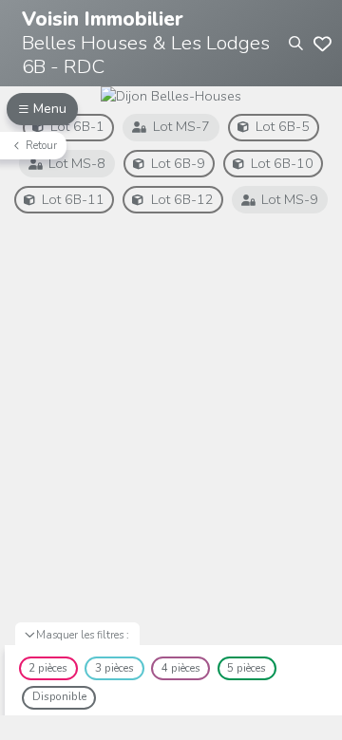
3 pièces (114, 667)
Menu (49, 109)
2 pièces (47, 667)
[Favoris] (322, 43)
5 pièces (246, 667)
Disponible (59, 696)
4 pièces (181, 667)
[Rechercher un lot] (296, 42)
